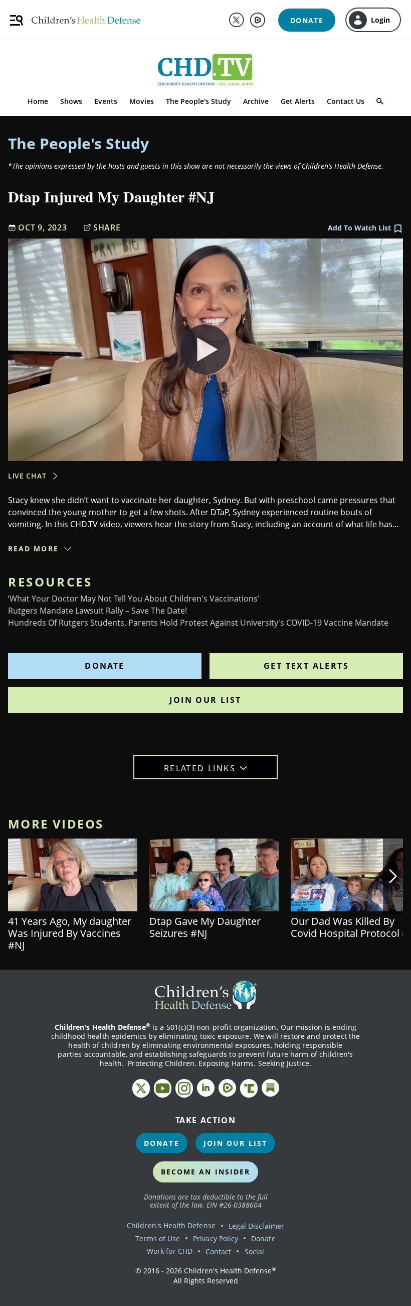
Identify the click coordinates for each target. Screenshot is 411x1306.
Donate (104, 665)
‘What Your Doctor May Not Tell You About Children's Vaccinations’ (133, 598)
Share (107, 227)
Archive (256, 101)
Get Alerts (298, 101)
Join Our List (205, 699)
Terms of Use (157, 1238)
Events (105, 101)
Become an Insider (206, 1171)
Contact (218, 1251)
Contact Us (345, 101)
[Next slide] (393, 876)
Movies (141, 101)
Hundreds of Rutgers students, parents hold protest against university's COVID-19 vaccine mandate (198, 622)
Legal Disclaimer (256, 1226)
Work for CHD (169, 1251)
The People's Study (198, 101)
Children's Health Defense (171, 1225)
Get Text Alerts (306, 665)
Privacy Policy (215, 1238)
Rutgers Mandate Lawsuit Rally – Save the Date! (97, 610)
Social (254, 1251)
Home (38, 101)
